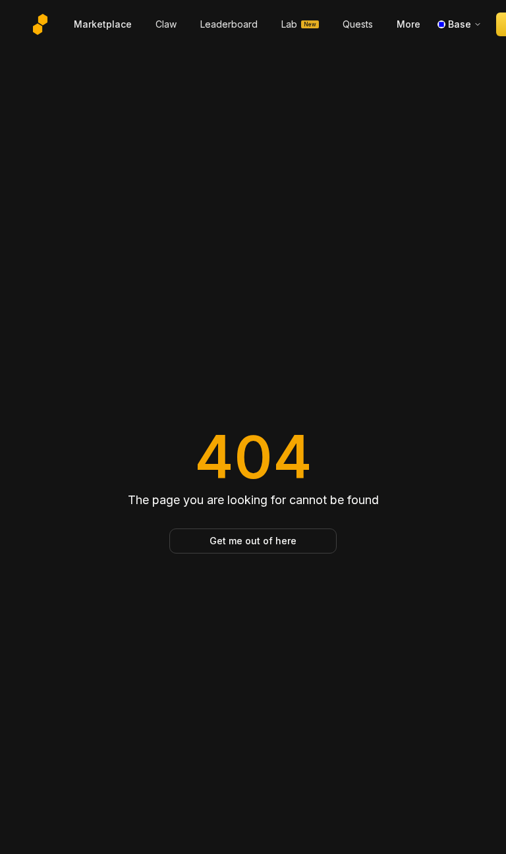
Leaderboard (229, 24)
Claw (166, 24)
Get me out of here (253, 540)
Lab (298, 24)
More (408, 24)
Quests (358, 24)
